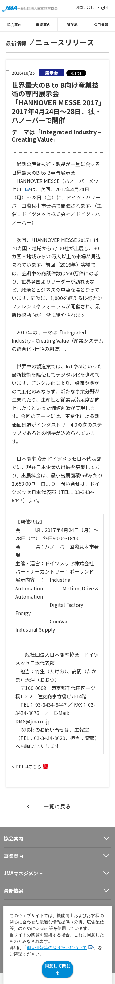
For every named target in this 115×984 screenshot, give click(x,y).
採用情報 (101, 24)
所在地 (72, 24)
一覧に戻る (57, 806)
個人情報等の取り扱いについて (57, 947)
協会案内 (14, 24)
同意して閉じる (58, 969)
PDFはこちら (28, 766)
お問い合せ (85, 7)
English (103, 7)
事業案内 (43, 24)
